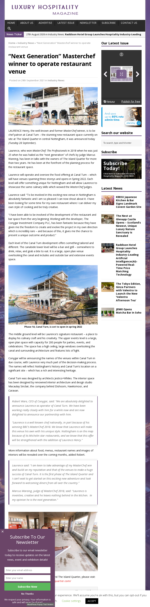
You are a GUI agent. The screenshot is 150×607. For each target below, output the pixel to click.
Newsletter (88, 22)
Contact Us (129, 22)
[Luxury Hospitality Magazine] (45, 16)
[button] (9, 29)
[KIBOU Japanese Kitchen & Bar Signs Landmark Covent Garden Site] (107, 203)
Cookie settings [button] (71, 601)
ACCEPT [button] (92, 601)
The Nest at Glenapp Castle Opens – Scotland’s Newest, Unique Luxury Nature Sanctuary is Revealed (128, 225)
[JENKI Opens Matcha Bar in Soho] (107, 315)
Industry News (56, 80)
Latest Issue (65, 22)
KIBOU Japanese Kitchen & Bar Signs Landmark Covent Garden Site (128, 202)
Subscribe (109, 22)
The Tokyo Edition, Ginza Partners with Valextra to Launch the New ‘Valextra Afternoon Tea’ (128, 292)
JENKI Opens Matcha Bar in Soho (128, 311)
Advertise (45, 22)
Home (11, 22)
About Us (26, 22)
